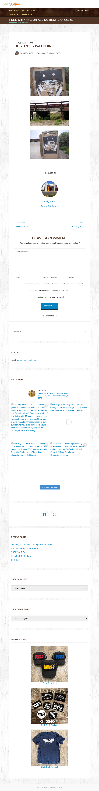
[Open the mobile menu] (93, 4)
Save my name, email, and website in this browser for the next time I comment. (53, 284)
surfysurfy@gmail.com (20, 14)
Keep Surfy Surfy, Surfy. (21, 556)
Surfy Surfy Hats (50, 683)
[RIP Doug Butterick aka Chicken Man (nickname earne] (30, 422)
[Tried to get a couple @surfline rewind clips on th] (30, 461)
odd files (17, 43)
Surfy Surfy (28, 53)
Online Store (83, 10)
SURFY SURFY (18, 552)
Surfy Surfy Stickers (49, 725)
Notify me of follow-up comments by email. (51, 290)
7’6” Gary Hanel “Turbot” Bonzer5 (25, 548)
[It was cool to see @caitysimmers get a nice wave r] (69, 461)
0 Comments (54, 53)
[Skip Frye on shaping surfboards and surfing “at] (69, 422)
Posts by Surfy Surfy (48, 206)
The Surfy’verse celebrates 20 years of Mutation (31, 544)
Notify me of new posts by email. (50, 297)
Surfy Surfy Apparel (49, 767)
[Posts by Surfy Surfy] (16, 53)
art (31, 43)
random (25, 43)
